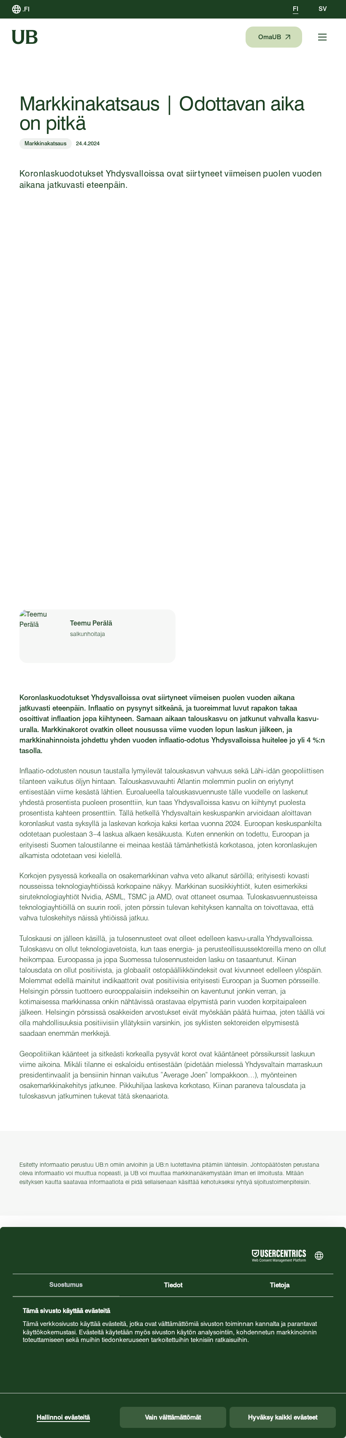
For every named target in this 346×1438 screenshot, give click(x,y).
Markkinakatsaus (45, 143)
